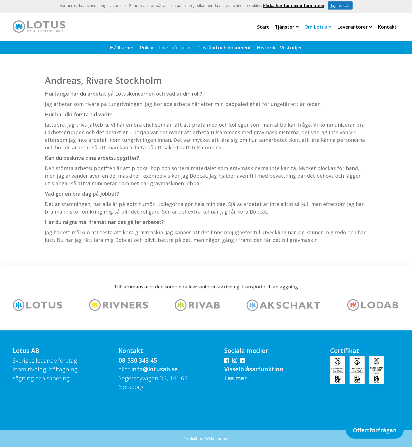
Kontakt (387, 27)
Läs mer (235, 378)
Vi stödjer (291, 47)
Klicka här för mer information (293, 5)
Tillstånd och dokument (224, 47)
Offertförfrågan (375, 430)
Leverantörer (352, 27)
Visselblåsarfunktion (253, 369)
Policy (146, 47)
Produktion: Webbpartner (206, 438)
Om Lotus (315, 27)
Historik (266, 47)
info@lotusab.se (154, 369)
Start (263, 27)
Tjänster (284, 27)
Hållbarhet (122, 47)
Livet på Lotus (175, 47)
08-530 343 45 (138, 360)
